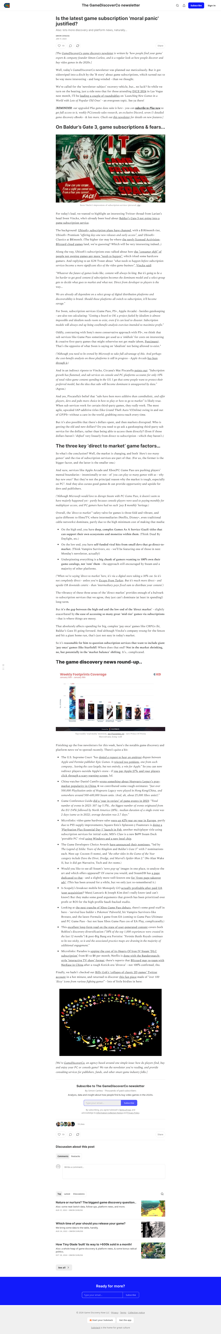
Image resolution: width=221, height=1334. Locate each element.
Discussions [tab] (78, 1194)
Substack (95, 1327)
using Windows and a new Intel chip (108, 839)
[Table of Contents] (3, 667)
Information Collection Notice (109, 1112)
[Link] (51, 127)
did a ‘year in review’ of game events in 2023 (121, 801)
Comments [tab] (63, 1156)
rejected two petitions (126, 762)
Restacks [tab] (75, 1156)
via (138, 205)
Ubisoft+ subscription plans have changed (104, 230)
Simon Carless (63, 36)
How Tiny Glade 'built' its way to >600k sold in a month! (94, 1244)
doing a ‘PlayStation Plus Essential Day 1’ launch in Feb (111, 827)
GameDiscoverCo (74, 1063)
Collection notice (136, 1312)
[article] (110, 1208)
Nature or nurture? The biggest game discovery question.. (96, 1202)
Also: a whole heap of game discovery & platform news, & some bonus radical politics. (96, 1250)
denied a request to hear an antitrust (120, 757)
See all (62, 1267)
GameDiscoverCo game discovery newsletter (87, 53)
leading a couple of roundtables (100, 96)
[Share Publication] (184, 5)
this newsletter (121, 117)
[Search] (177, 5)
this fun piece (128, 977)
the (136, 252)
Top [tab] (59, 1194)
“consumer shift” (148, 252)
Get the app (125, 1320)
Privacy (114, 1312)
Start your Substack (102, 1320)
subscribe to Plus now (147, 108)
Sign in (212, 5)
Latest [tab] (67, 1194)
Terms (123, 1312)
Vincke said (143, 265)
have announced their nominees (130, 844)
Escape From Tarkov (111, 580)
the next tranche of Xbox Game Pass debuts (103, 907)
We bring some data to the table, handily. (77, 1227)
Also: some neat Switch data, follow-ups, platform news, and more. (90, 1206)
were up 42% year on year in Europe (133, 820)
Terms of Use (125, 1109)
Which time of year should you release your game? (91, 1223)
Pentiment (151, 341)
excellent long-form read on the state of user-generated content (108, 927)
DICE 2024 (139, 91)
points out (140, 370)
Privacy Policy (133, 1112)
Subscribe (196, 5)
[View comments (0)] (71, 46)
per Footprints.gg (116, 733)
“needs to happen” (111, 256)
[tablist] (69, 1156)
